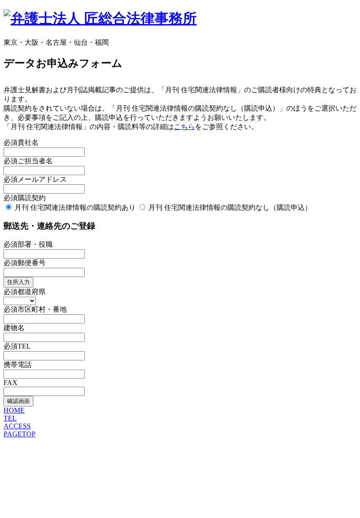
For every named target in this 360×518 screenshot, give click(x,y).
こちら (184, 126)
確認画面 (18, 401)
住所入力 (18, 282)
